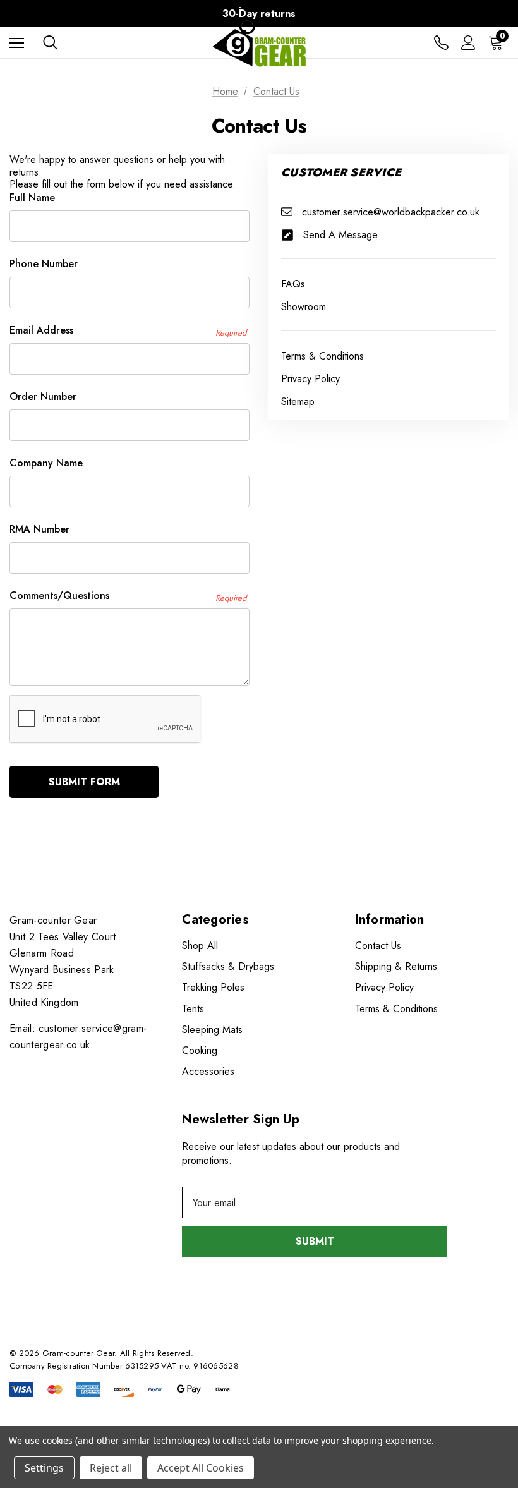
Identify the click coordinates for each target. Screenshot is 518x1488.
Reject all (111, 1468)
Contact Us (378, 945)
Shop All (200, 945)
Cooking (199, 1050)
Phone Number (43, 264)
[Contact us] (441, 42)
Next (495, 13)
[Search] (50, 42)
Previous (22, 13)
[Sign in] (468, 42)
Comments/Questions (127, 595)
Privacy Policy (384, 987)
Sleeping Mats (212, 1029)
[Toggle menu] (16, 42)
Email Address (127, 330)
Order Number (42, 396)
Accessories (208, 1071)
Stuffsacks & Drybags (228, 966)
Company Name (46, 463)
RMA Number (39, 529)
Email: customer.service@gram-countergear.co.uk (78, 1036)
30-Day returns (259, 14)
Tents (193, 1008)
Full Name (32, 197)
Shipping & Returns (396, 966)
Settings (44, 1468)
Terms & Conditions (396, 1008)
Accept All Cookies (200, 1468)
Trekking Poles (213, 987)
